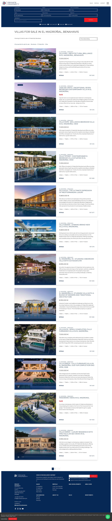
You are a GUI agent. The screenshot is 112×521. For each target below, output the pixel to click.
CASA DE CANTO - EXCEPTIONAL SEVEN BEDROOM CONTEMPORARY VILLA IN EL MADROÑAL (75, 89)
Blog (70, 495)
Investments (89, 495)
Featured (62, 24)
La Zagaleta (39, 486)
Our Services (40, 495)
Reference (17, 18)
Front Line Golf (53, 24)
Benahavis (33, 44)
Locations (17, 7)
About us (55, 495)
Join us (93, 476)
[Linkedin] (20, 509)
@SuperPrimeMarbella (21, 505)
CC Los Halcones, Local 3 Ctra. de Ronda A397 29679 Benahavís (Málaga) (20, 491)
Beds (16, 12)
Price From (45, 12)
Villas (46, 44)
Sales (91, 3)
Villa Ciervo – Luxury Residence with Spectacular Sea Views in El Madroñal (76, 433)
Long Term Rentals (57, 486)
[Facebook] (15, 509)
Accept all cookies (12, 518)
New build (69, 24)
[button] (18, 64)
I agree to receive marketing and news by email (80, 480)
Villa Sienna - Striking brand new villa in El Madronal (74, 225)
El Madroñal (41, 44)
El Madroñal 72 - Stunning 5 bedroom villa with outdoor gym (76, 259)
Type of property (74, 7)
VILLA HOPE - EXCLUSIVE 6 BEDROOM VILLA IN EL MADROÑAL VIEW (76, 122)
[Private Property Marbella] (11, 3)
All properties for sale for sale (22, 44)
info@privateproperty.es (21, 498)
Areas (43, 7)
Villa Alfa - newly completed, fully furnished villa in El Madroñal (75, 329)
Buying (38, 496)
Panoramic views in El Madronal (74, 397)
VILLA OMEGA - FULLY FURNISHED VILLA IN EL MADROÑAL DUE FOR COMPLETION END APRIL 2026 (76, 364)
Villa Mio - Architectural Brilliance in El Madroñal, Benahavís (75, 53)
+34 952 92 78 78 (19, 497)
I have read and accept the (79, 478)
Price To (72, 12)
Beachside (44, 24)
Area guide (88, 484)
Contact (102, 3)
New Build (39, 491)
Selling (38, 498)
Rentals (96, 3)
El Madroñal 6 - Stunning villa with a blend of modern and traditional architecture (76, 294)
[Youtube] (23, 509)
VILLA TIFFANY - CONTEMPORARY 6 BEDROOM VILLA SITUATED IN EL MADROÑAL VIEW (73, 157)
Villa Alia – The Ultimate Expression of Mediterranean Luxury (75, 191)
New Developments (75, 484)
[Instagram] (18, 508)
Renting (38, 500)
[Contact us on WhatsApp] (108, 517)
